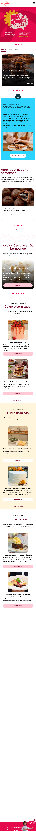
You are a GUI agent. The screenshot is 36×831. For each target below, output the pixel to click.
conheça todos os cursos (18, 230)
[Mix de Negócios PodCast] (18, 24)
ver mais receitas (18, 400)
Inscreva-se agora (18, 155)
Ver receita (18, 285)
